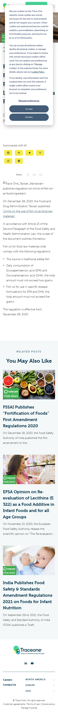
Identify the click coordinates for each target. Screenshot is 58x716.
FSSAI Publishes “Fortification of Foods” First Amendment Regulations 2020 (26, 416)
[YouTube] (32, 663)
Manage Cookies (29, 708)
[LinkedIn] (25, 663)
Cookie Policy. (38, 71)
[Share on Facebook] (28, 174)
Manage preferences (29, 100)
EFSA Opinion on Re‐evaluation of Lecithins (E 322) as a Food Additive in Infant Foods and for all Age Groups (28, 504)
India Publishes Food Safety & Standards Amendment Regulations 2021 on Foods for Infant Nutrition (27, 595)
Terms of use (33, 704)
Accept (29, 109)
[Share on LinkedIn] (34, 174)
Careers (7, 679)
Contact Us (9, 684)
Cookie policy (48, 704)
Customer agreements (14, 704)
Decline (29, 117)
